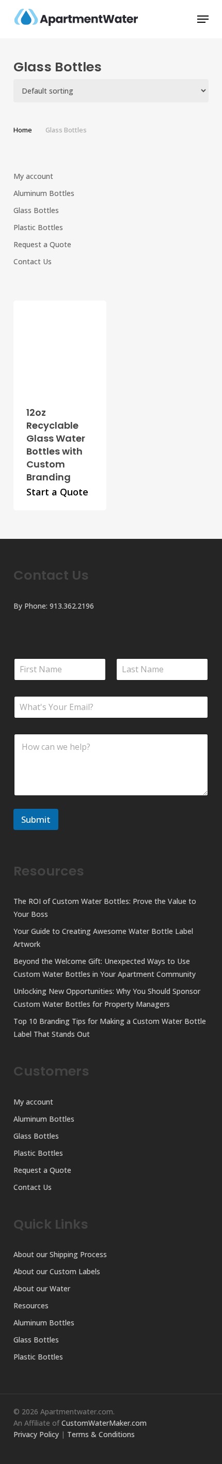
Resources (31, 1305)
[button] (203, 19)
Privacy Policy (36, 1434)
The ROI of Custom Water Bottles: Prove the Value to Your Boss (104, 907)
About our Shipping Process (60, 1254)
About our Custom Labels (56, 1271)
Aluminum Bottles (43, 193)
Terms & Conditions (101, 1434)
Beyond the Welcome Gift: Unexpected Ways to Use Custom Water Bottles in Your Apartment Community (104, 967)
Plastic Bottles (38, 227)
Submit (36, 819)
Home (22, 129)
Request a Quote (42, 244)
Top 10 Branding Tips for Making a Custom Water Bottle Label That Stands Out (109, 1027)
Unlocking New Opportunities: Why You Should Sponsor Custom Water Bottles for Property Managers (106, 997)
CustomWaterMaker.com (104, 1423)
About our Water (41, 1288)
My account (33, 176)
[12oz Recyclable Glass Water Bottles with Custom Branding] (60, 347)
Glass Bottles (36, 210)
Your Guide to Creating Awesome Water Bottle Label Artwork (103, 937)
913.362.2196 (72, 606)
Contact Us (32, 261)
